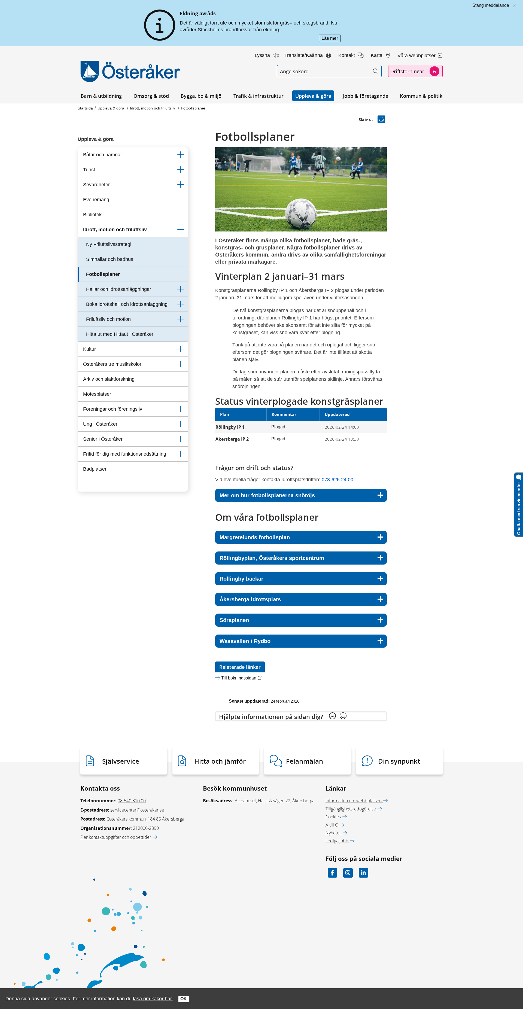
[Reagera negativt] (332, 716)
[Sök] (375, 71)
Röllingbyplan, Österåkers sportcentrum (272, 558)
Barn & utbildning (101, 96)
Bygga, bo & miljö (201, 96)
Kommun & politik (421, 96)
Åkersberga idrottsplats (250, 599)
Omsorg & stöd (151, 96)
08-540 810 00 (132, 801)
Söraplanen (234, 620)
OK (183, 998)
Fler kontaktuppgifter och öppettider (115, 837)
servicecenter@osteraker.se (137, 810)
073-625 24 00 (337, 479)
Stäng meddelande (490, 5)
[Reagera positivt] (343, 716)
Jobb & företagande (365, 96)
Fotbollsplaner (193, 108)
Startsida (85, 108)
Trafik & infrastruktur (258, 96)
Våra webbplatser (417, 55)
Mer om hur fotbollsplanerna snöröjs (267, 495)
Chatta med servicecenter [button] (518, 507)
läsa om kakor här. (153, 998)
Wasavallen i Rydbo (245, 641)
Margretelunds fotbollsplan (255, 537)
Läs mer (330, 39)
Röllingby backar (241, 579)
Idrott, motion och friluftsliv (153, 108)
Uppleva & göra (313, 96)
